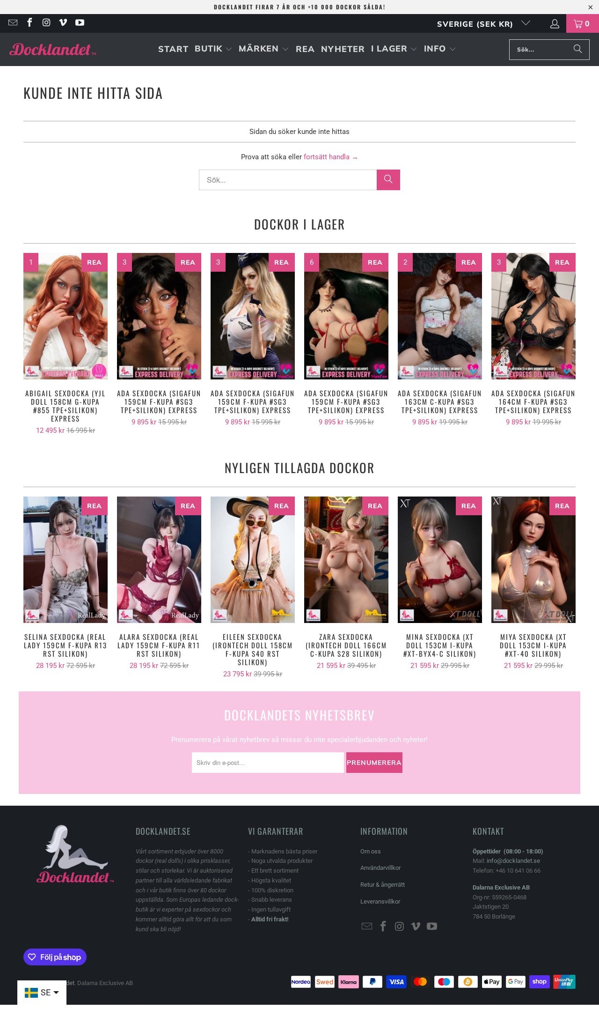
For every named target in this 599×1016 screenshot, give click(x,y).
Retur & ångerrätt (382, 884)
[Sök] (578, 49)
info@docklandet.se (513, 860)
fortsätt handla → (331, 157)
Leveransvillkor (380, 901)
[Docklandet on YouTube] (79, 23)
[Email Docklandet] (12, 23)
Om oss (370, 851)
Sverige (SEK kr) (476, 24)
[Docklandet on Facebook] (29, 23)
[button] (214, 49)
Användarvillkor (380, 867)
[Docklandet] (52, 49)
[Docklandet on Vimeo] (63, 23)
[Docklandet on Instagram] (46, 23)
